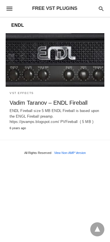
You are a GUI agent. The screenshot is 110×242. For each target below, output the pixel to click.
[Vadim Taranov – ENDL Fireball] (55, 60)
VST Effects (22, 93)
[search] (101, 8)
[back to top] (97, 229)
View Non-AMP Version (70, 152)
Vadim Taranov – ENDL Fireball (48, 103)
